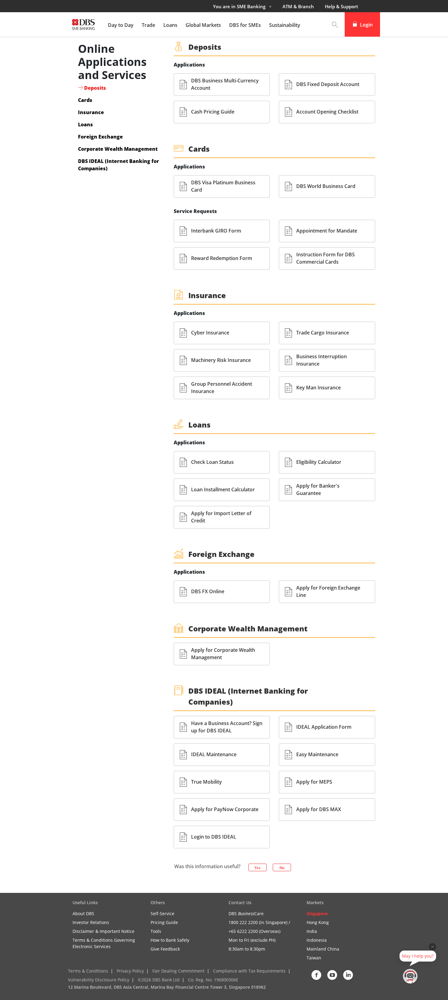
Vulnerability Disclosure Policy (98, 980)
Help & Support (341, 6)
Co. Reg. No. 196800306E (213, 980)
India (312, 931)
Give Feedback (165, 949)
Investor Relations (91, 922)
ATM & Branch (298, 6)
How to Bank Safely (170, 940)
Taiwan (314, 958)
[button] (334, 24)
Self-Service (162, 913)
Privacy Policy (130, 971)
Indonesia (317, 940)
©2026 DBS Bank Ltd (159, 980)
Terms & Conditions (88, 971)
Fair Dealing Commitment (178, 971)
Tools (156, 931)
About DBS (83, 913)
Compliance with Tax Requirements (249, 971)
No (281, 867)
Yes (257, 867)
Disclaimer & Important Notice (103, 931)
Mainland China (323, 949)
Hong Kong (318, 922)
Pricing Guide (164, 922)
